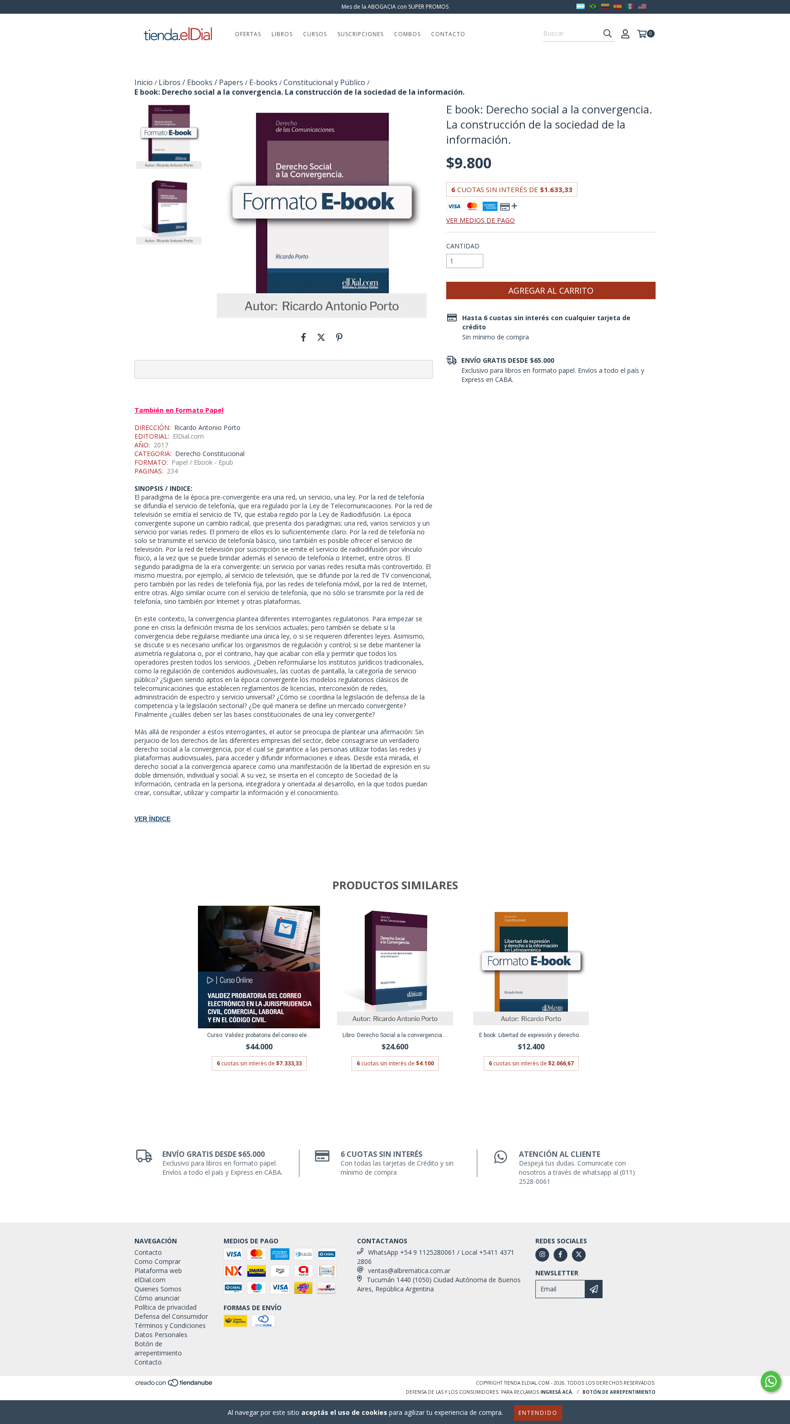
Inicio (143, 82)
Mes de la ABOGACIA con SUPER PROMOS (395, 7)
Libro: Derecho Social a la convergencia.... (395, 1035)
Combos (407, 34)
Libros (282, 34)
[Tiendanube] (174, 1385)
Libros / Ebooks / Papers (201, 82)
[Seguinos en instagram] (542, 1255)
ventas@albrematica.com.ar (409, 1270)
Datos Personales (160, 1334)
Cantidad (463, 246)
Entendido (538, 1413)
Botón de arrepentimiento (158, 1348)
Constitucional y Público (324, 82)
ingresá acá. (556, 1392)
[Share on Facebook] (303, 337)
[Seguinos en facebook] (560, 1255)
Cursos (315, 34)
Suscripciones (360, 34)
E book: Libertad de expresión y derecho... (531, 1035)
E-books (263, 82)
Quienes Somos (157, 1288)
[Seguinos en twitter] (579, 1255)
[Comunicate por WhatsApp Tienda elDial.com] (771, 1381)
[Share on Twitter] (321, 337)
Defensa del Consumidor (171, 1316)
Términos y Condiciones (170, 1325)
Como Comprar (157, 1261)
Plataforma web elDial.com (158, 1275)
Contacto (448, 34)
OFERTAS (248, 34)
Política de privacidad (165, 1307)
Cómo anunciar (157, 1298)
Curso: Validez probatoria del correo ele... (259, 1035)
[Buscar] (607, 33)
